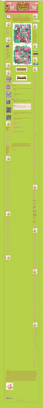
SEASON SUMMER (35, 139)
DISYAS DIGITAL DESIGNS (8, 164)
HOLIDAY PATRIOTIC (35, 92)
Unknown (15, 87)
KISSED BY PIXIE (8, 202)
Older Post (29, 148)
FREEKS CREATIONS (8, 166)
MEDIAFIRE (21, 73)
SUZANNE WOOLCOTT (8, 244)
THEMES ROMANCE (35, 164)
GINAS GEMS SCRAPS (8, 194)
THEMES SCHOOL (35, 167)
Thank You (35, 148)
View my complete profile (7, 60)
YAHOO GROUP (35, 183)
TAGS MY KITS (35, 143)
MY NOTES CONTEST (35, 126)
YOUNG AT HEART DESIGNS (35, 320)
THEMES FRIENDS (35, 157)
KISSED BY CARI (8, 201)
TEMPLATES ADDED (35, 146)
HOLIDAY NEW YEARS (35, 91)
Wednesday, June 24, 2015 (23, 105)
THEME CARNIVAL (35, 150)
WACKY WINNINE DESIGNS (35, 314)
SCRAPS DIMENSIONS (35, 277)
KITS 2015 (35, 109)
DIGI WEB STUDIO (8, 231)
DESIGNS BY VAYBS (8, 183)
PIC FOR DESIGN (8, 241)
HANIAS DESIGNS (8, 235)
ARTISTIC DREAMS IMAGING (8, 221)
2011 (35, 362)
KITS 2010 (34, 102)
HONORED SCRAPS (8, 198)
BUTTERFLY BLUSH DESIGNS (8, 225)
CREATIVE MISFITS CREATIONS (8, 177)
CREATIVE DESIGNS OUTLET (8, 227)
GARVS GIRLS (8, 234)
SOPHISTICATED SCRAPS (35, 298)
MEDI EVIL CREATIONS (8, 171)
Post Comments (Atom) (19, 149)
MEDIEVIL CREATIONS (35, 252)
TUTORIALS (8, 394)
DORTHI (35, 237)
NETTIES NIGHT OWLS (35, 281)
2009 (35, 365)
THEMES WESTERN (35, 173)
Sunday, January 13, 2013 (21, 87)
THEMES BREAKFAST (35, 155)
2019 (35, 330)
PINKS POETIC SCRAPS (8, 208)
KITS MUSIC (35, 120)
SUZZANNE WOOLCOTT (35, 309)
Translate (35, 22)
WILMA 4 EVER (8, 252)
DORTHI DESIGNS (8, 188)
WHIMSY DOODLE (8, 251)
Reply (14, 96)
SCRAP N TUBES (35, 253)
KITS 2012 (35, 104)
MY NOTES (35, 123)
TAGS (7, 395)
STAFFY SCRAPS (35, 259)
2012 (35, 360)
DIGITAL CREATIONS (8, 187)
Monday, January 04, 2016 (21, 126)
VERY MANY (35, 216)
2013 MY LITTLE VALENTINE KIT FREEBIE (35, 356)
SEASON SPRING (35, 137)
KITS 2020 (35, 119)
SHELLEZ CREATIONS (35, 258)
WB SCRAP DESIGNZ (35, 317)
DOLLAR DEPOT (8, 232)
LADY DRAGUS (8, 206)
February (35, 351)
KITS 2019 (35, 117)
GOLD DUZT (8, 196)
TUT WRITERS (35, 175)
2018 (35, 331)
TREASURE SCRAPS (8, 247)
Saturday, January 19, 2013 (21, 111)
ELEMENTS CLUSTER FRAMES (35, 79)
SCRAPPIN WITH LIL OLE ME (35, 294)
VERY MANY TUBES (8, 249)
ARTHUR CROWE (8, 219)
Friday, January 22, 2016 (20, 130)
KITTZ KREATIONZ (8, 204)
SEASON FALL (35, 135)
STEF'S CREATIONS (35, 304)
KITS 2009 (35, 99)
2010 (35, 363)
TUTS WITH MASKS (35, 178)
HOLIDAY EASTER (35, 85)
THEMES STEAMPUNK (35, 172)
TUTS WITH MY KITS (35, 181)
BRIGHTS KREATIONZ (8, 173)
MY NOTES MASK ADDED (35, 129)
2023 (35, 328)
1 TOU (34, 74)
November (35, 341)
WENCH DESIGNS (35, 266)
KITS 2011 (35, 103)
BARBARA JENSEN (8, 222)
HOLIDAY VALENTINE (17, 83)
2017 (35, 332)
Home (21, 148)
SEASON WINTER (35, 141)
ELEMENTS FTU (35, 82)
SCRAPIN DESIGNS (35, 289)
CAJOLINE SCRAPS (8, 174)
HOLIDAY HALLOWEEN (35, 88)
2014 (35, 335)
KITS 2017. (34, 114)
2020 (35, 329)
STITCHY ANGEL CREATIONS (35, 262)
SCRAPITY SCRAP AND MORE (35, 291)
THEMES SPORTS (35, 169)
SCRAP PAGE (35, 134)
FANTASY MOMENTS (8, 192)
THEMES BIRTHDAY (35, 152)
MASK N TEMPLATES (10, 393)
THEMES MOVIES (35, 162)
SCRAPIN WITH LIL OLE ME (35, 256)
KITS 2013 (21, 83)
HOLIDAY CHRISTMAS (35, 84)
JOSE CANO (8, 237)
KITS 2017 (35, 112)
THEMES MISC (35, 161)
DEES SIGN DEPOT (8, 179)
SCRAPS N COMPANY (8, 242)
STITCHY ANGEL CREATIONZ (35, 307)
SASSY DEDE (35, 132)
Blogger (25, 400)
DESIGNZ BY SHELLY (8, 185)
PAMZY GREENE (35, 283)
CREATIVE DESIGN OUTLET (34, 198)
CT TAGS (35, 76)
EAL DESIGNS (8, 190)
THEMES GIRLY (35, 159)
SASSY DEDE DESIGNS (35, 287)
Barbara (16, 105)
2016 (35, 333)
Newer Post (14, 148)
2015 (35, 334)
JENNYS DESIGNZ (8, 199)
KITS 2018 (35, 115)
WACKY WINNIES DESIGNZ (35, 264)
